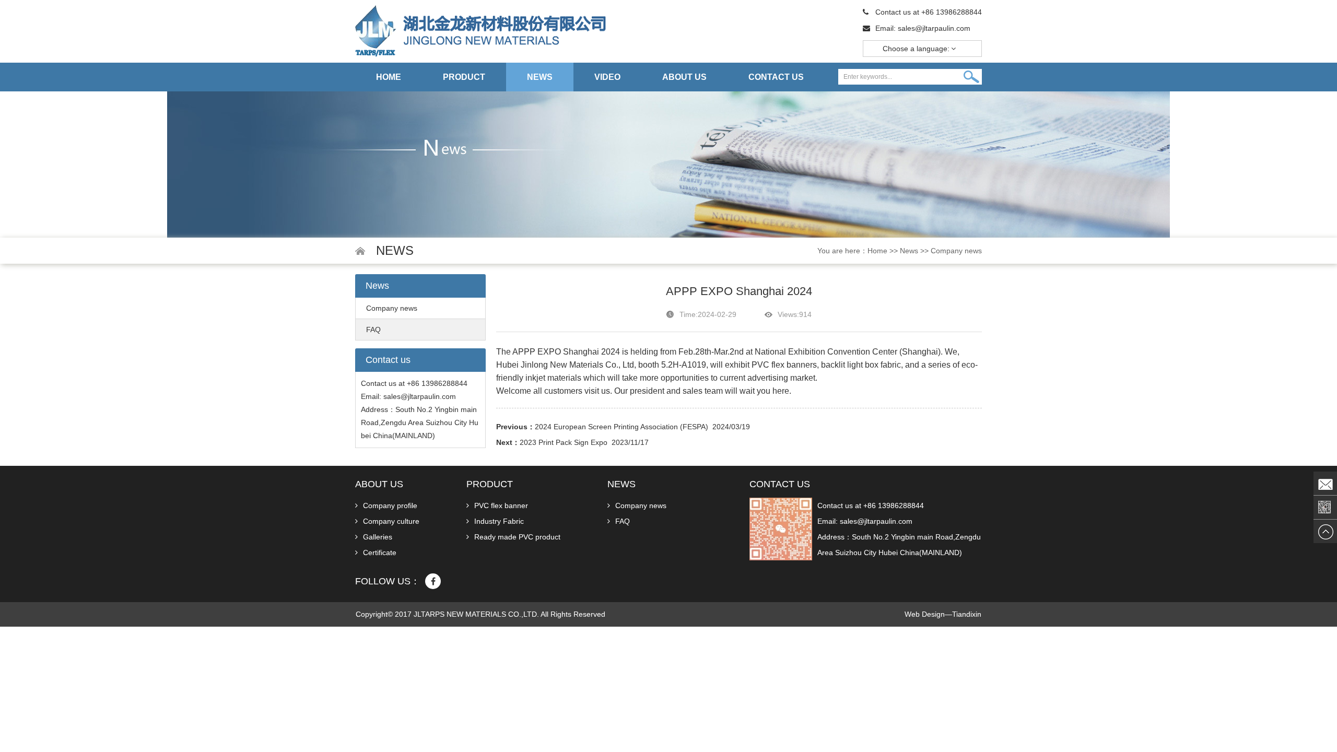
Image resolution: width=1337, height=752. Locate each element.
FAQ (373, 329)
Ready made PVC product (517, 537)
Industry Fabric (499, 521)
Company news (956, 250)
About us (684, 77)
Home (388, 77)
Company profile (390, 505)
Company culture (391, 521)
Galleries (377, 537)
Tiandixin (966, 614)
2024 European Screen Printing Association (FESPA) (621, 426)
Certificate (379, 552)
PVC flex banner (501, 505)
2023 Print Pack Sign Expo (563, 442)
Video (607, 77)
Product (464, 77)
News (540, 77)
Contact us (776, 77)
